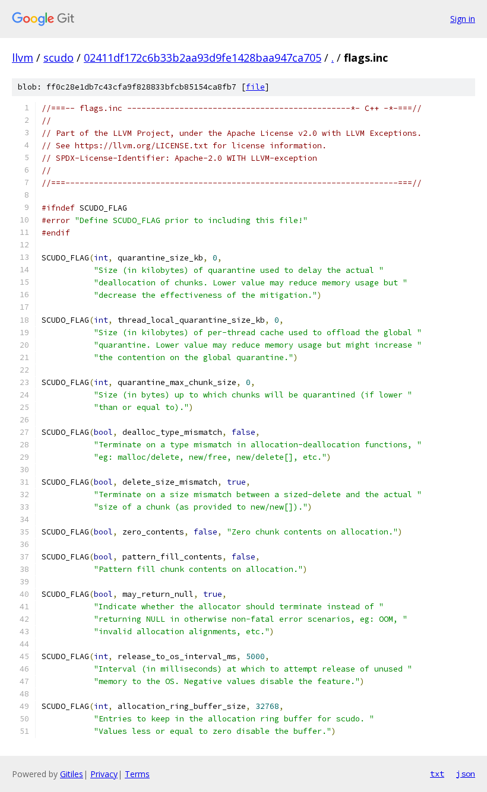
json (465, 773)
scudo (58, 57)
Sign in (462, 18)
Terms (137, 774)
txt (437, 773)
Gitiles (71, 774)
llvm (22, 57)
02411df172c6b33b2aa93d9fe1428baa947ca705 (202, 57)
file (255, 87)
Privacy (104, 774)
